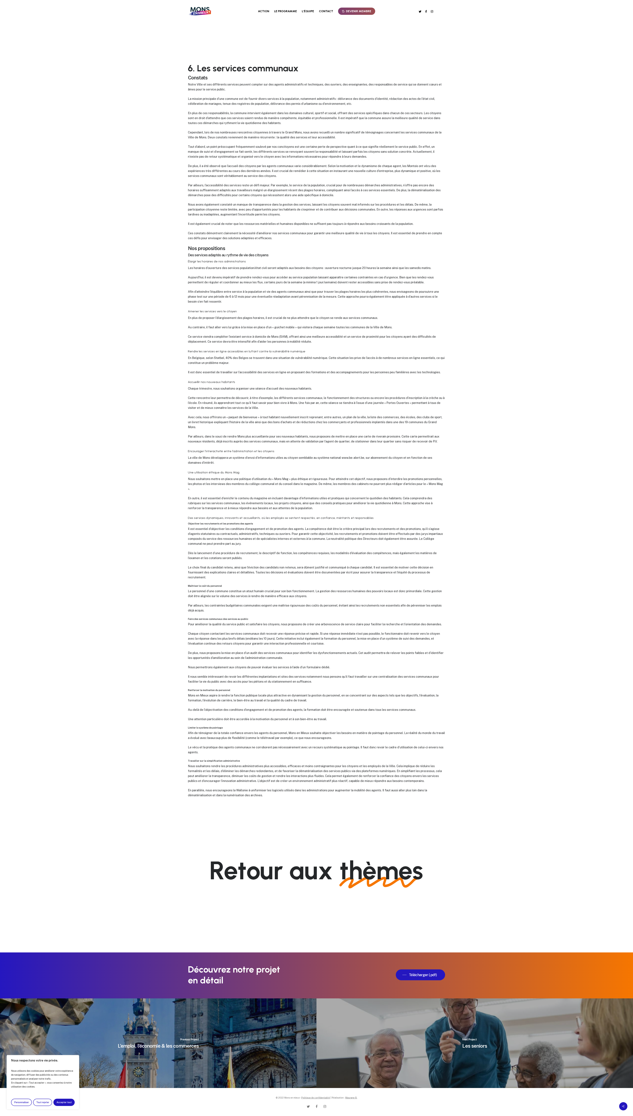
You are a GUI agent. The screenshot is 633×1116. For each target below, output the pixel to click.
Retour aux (316, 870)
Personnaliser (21, 1102)
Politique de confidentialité (315, 1097)
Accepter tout (64, 1102)
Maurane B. (351, 1097)
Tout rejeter (42, 1102)
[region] (43, 1082)
